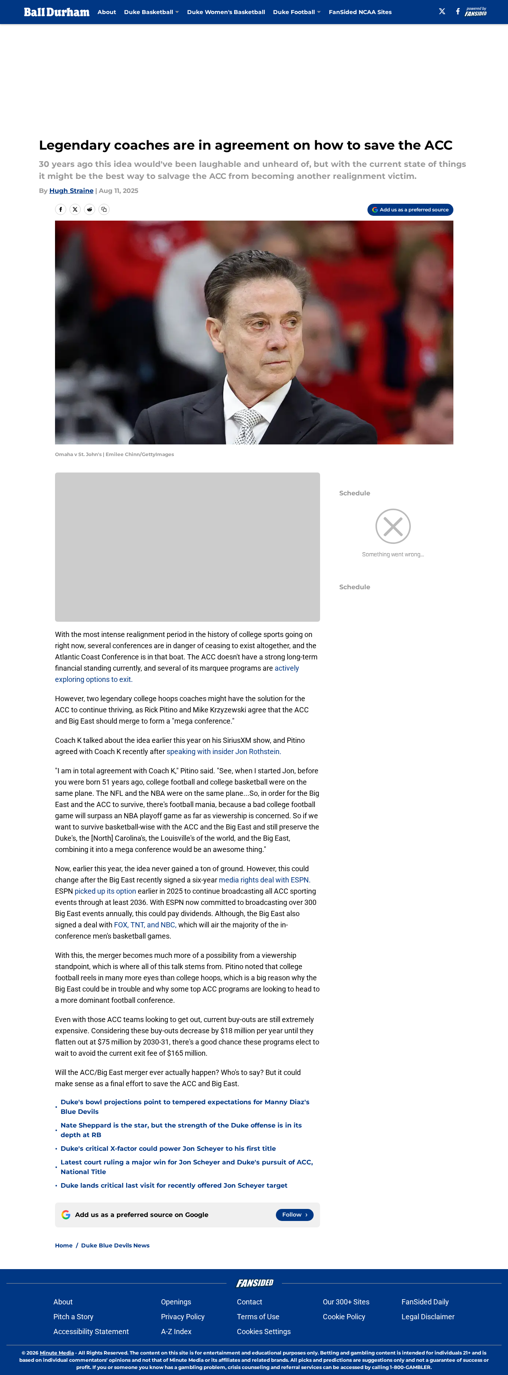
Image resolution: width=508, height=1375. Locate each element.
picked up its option (106, 891)
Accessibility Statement (91, 1331)
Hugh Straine (71, 191)
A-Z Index (176, 1331)
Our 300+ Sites (346, 1302)
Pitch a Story (73, 1316)
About (107, 12)
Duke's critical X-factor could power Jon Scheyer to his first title (168, 1148)
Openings (176, 1302)
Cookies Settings (264, 1331)
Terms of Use (258, 1316)
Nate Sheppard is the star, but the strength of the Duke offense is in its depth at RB (181, 1130)
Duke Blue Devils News (115, 1245)
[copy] (104, 209)
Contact (249, 1302)
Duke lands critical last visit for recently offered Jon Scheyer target (174, 1185)
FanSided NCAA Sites (360, 12)
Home (64, 1245)
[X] (442, 11)
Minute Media (57, 1353)
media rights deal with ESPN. (265, 880)
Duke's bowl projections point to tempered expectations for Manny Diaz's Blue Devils (185, 1106)
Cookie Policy (344, 1316)
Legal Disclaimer (428, 1316)
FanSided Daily (425, 1302)
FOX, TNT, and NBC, (146, 925)
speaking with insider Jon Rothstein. (224, 751)
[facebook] (458, 11)
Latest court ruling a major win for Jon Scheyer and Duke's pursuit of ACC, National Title (187, 1167)
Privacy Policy (183, 1316)
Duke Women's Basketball (226, 12)
